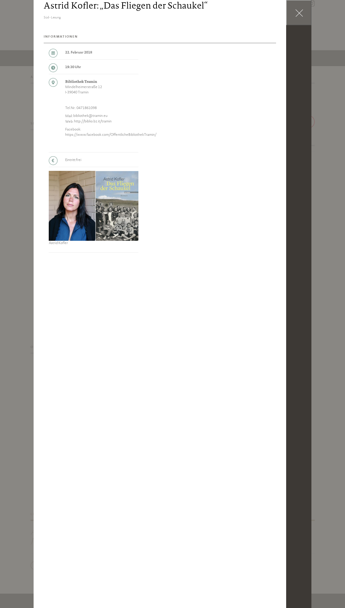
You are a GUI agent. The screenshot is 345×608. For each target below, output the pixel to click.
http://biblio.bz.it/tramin (93, 121)
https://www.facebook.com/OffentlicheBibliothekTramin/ (110, 135)
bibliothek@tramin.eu (90, 116)
